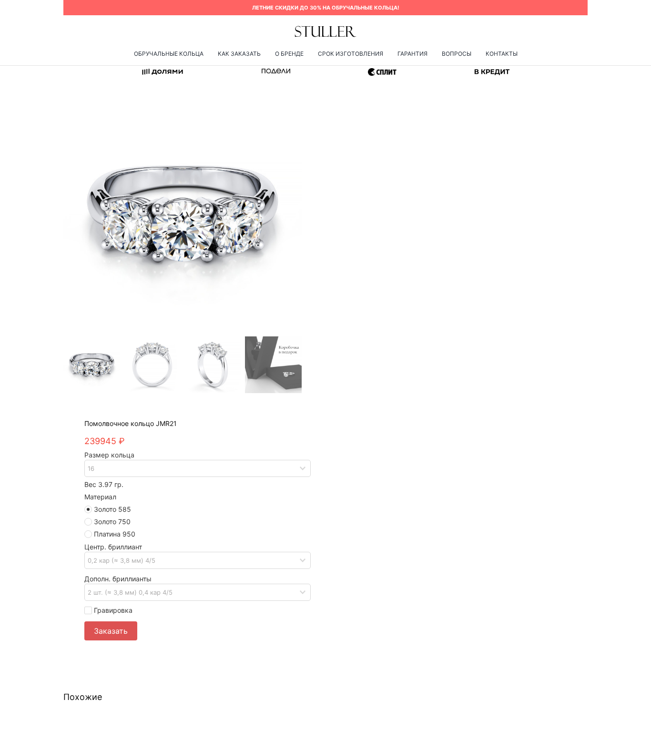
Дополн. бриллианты (118, 579)
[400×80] (325, 28)
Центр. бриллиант (113, 547)
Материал (100, 497)
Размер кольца (109, 455)
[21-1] (182, 214)
